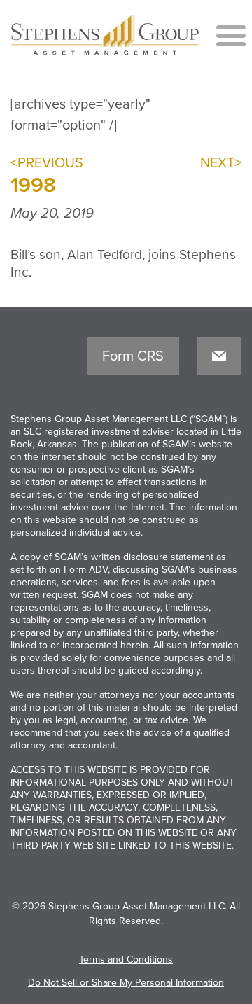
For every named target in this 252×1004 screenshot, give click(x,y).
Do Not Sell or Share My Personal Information (126, 983)
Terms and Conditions (126, 959)
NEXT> (220, 163)
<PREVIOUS (46, 163)
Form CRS (133, 356)
